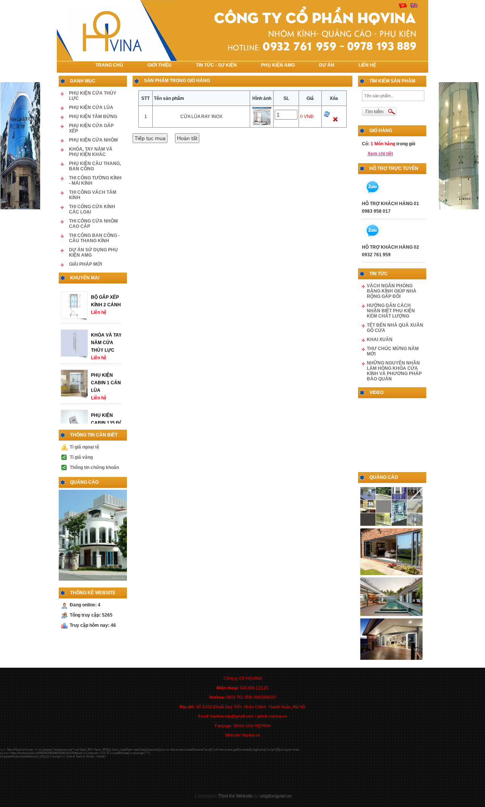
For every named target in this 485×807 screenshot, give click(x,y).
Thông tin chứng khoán (94, 467)
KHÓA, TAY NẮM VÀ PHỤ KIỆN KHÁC (91, 151)
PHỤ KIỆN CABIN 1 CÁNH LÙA (107, 390)
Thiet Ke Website (235, 796)
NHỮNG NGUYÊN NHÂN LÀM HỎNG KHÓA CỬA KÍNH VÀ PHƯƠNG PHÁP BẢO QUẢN (394, 371)
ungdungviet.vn (276, 796)
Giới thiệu (159, 65)
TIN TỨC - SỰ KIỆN (216, 65)
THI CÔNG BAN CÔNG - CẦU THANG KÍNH (94, 238)
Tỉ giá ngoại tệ (84, 447)
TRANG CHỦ (109, 65)
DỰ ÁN (326, 65)
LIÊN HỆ (367, 65)
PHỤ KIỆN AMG (278, 65)
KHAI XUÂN (380, 339)
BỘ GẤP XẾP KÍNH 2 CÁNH (106, 308)
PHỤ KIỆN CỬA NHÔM (93, 140)
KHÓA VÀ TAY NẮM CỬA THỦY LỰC (106, 350)
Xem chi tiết (380, 153)
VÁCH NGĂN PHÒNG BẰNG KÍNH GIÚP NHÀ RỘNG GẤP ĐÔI (391, 291)
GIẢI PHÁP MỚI (85, 264)
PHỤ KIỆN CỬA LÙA (91, 107)
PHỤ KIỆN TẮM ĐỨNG (93, 116)
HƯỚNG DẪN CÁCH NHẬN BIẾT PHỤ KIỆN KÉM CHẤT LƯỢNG (391, 311)
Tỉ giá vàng (81, 457)
